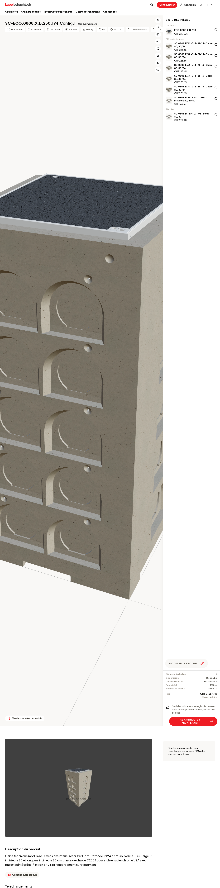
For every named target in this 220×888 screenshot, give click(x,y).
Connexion (190, 4)
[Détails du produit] (215, 30)
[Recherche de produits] (151, 5)
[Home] (18, 5)
